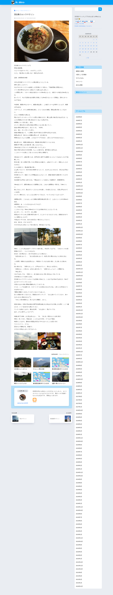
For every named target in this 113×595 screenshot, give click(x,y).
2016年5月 (79, 420)
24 (80, 52)
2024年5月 (79, 210)
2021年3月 (79, 341)
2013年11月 (79, 507)
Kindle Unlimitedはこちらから (83, 26)
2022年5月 (79, 293)
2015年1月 (79, 469)
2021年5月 (79, 334)
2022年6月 (79, 289)
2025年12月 (79, 144)
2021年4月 (79, 338)
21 (91, 49)
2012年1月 (79, 558)
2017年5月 (79, 400)
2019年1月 (79, 376)
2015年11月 (79, 438)
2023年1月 (79, 265)
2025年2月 (79, 179)
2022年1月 (79, 307)
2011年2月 (79, 579)
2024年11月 (79, 189)
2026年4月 (79, 131)
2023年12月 (79, 227)
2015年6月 (79, 455)
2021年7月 (79, 327)
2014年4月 (79, 493)
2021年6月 (79, 331)
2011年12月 (79, 562)
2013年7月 (79, 517)
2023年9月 (79, 238)
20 (88, 49)
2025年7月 (79, 162)
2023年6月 (79, 248)
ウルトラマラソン (64, 354)
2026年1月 (79, 141)
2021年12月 (79, 310)
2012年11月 (79, 538)
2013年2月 (79, 531)
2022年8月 (79, 282)
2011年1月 (79, 583)
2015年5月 (79, 458)
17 (80, 49)
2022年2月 (79, 303)
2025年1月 (79, 182)
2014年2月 (79, 500)
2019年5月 (79, 369)
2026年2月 (79, 137)
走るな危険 (79, 85)
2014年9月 (79, 479)
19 (85, 49)
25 (82, 52)
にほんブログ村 (79, 23)
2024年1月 (79, 224)
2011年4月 (79, 576)
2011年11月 (79, 565)
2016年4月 (79, 424)
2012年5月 (79, 548)
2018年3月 (79, 389)
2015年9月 (79, 445)
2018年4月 (79, 386)
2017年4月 (79, 403)
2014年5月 (79, 489)
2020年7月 (79, 355)
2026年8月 (79, 117)
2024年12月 (79, 186)
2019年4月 (79, 372)
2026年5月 (79, 127)
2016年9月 (79, 414)
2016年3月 (79, 427)
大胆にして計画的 (81, 74)
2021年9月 (79, 320)
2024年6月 (79, 206)
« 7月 (87, 58)
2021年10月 (79, 317)
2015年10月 (79, 441)
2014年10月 (79, 476)
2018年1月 (79, 393)
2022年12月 (79, 269)
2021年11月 (79, 313)
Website (34, 402)
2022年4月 (79, 296)
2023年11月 (79, 231)
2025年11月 (79, 148)
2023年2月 (79, 262)
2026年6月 (79, 124)
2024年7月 (79, 203)
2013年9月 (79, 514)
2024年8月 (79, 200)
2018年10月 (79, 379)
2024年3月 (79, 217)
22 (93, 49)
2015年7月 (79, 452)
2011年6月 (79, 572)
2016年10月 (79, 410)
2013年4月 (79, 524)
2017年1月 (79, 407)
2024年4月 (79, 213)
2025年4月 (79, 172)
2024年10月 (79, 193)
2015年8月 (79, 448)
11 (82, 46)
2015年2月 (79, 465)
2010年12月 (79, 586)
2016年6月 (79, 417)
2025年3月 (79, 175)
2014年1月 (79, 503)
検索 (100, 9)
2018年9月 (79, 382)
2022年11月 (79, 272)
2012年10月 (79, 541)
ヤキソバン (79, 81)
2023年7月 (79, 244)
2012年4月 (79, 552)
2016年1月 (79, 434)
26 (85, 52)
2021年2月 (79, 345)
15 (93, 46)
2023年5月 (79, 251)
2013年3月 (79, 527)
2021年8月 (79, 324)
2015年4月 (79, 462)
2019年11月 (79, 362)
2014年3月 (79, 496)
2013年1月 (79, 534)
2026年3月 (79, 134)
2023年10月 (79, 234)
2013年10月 (79, 510)
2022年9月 (79, 279)
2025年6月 (79, 165)
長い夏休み (20, 2)
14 (91, 46)
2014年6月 (79, 486)
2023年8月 (79, 241)
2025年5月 (79, 169)
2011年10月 (79, 569)
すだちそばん (80, 78)
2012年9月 (79, 545)
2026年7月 (79, 120)
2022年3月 (79, 300)
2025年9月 (79, 155)
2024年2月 (79, 220)
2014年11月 (79, 472)
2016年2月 (79, 431)
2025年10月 (79, 151)
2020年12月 (79, 351)
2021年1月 (79, 348)
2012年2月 (79, 555)
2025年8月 (79, 158)
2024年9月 (79, 196)
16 (96, 46)
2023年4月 (79, 255)
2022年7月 (79, 286)
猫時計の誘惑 (80, 71)
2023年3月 (79, 258)
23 (96, 49)
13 (88, 46)
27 (88, 52)
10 (80, 46)
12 (85, 46)
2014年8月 (79, 483)
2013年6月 (79, 521)
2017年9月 (79, 396)
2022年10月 (79, 276)
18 (82, 49)
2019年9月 (79, 365)
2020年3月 (79, 358)
